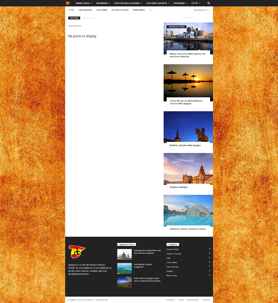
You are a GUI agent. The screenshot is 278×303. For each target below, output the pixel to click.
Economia (179, 3)
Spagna (170, 271)
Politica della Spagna (127, 3)
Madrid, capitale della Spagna (185, 145)
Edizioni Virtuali (102, 300)
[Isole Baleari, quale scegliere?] (124, 268)
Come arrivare (85, 10)
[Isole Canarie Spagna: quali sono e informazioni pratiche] (124, 282)
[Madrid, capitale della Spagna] (188, 127)
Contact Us (206, 300)
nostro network (82, 271)
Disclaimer (171, 300)
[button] (208, 3)
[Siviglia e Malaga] (188, 169)
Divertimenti (139, 10)
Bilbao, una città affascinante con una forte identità (187, 55)
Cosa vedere (101, 10)
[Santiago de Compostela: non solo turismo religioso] (124, 254)
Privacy (181, 300)
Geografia (102, 3)
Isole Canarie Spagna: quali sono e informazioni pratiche (147, 279)
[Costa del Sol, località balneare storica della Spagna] (188, 82)
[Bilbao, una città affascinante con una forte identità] (188, 38)
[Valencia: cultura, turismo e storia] (188, 211)
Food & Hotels (173, 249)
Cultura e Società (156, 3)
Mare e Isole (83, 3)
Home (85, 18)
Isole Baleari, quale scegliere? (143, 265)
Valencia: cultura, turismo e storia (188, 228)
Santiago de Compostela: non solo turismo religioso (147, 251)
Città (194, 3)
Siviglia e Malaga (178, 187)
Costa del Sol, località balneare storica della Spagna (186, 102)
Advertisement (193, 300)
